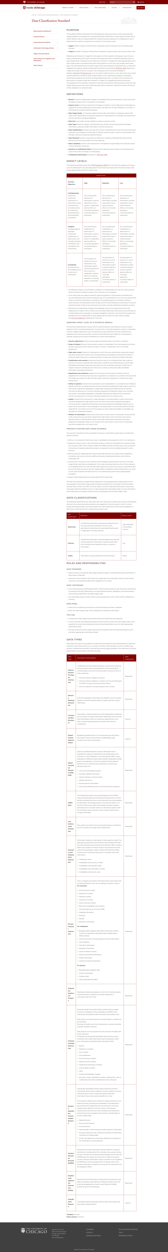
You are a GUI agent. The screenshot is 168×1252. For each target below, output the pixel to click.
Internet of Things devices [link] (82, 73)
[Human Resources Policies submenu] (57, 42)
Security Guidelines (78, 318)
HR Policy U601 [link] (121, 68)
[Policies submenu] (119, 7)
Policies (34, 15)
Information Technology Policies (48, 15)
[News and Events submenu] (91, 7)
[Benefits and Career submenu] (76, 7)
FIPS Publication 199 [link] (99, 165)
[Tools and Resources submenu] (108, 7)
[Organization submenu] (134, 7)
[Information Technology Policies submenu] (57, 48)
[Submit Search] (133, 2)
